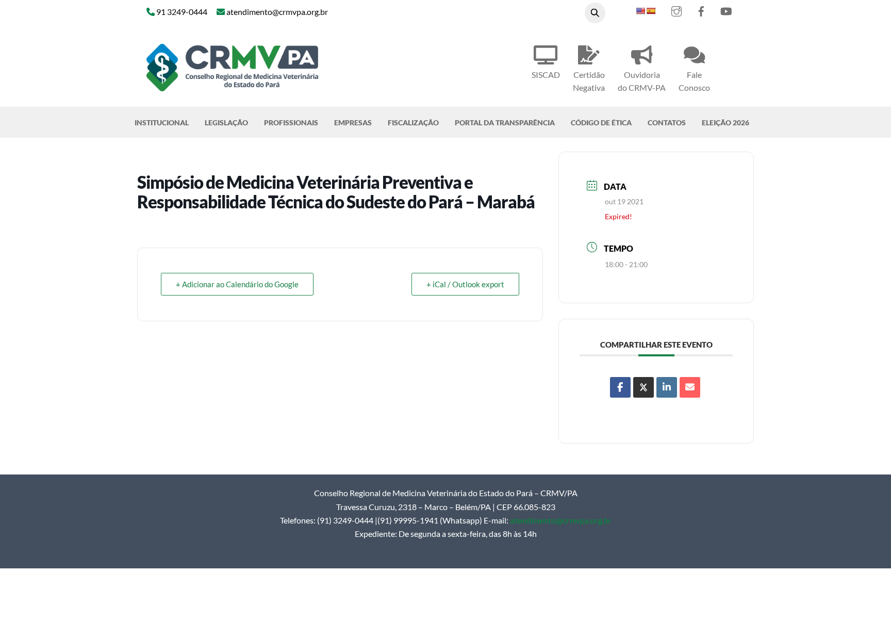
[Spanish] (650, 11)
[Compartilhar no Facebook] (620, 387)
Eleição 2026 (725, 122)
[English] (640, 11)
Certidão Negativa (589, 81)
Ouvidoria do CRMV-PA (642, 81)
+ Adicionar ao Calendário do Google (237, 284)
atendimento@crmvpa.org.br (561, 520)
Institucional (162, 122)
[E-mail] (690, 387)
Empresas (353, 122)
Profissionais (291, 122)
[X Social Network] (643, 387)
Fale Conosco (694, 81)
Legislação (226, 122)
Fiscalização (413, 122)
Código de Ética (601, 122)
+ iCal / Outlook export (465, 284)
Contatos (667, 122)
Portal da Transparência (505, 122)
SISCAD (546, 74)
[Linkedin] (666, 387)
